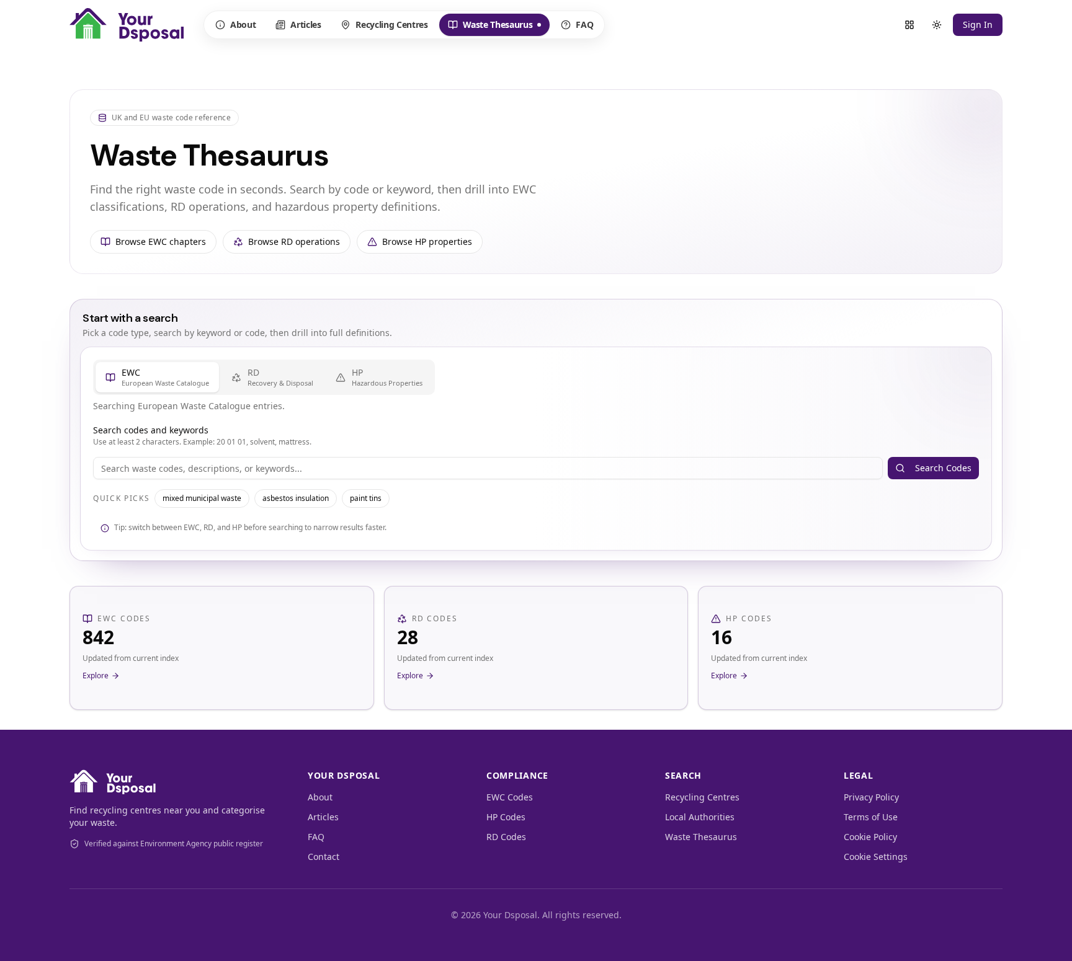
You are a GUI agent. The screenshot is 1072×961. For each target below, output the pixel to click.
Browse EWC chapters (160, 241)
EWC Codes (509, 797)
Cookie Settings (876, 856)
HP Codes (505, 817)
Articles (305, 24)
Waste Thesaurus (490, 27)
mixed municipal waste (202, 498)
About (243, 24)
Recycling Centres (391, 24)
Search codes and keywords (150, 430)
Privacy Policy (871, 797)
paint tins (366, 498)
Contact (323, 856)
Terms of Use (871, 817)
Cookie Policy (870, 837)
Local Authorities (700, 817)
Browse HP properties (427, 241)
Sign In (978, 24)
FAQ (584, 24)
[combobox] (488, 468)
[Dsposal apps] (909, 25)
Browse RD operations (294, 241)
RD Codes (506, 837)
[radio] (157, 377)
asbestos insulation (295, 498)
